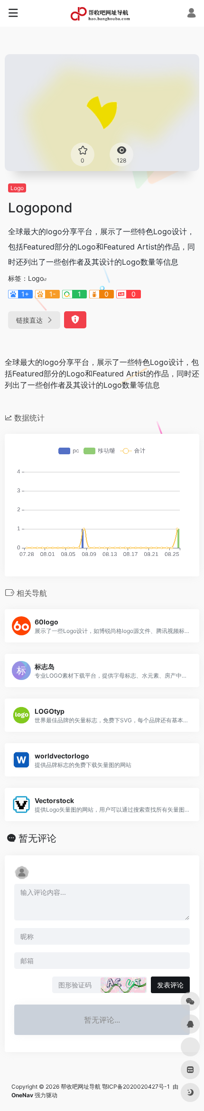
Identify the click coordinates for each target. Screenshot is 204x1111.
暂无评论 (37, 838)
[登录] (191, 14)
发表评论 (170, 985)
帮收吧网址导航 (81, 1086)
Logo (17, 188)
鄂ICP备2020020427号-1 (136, 1086)
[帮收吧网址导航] (102, 13)
